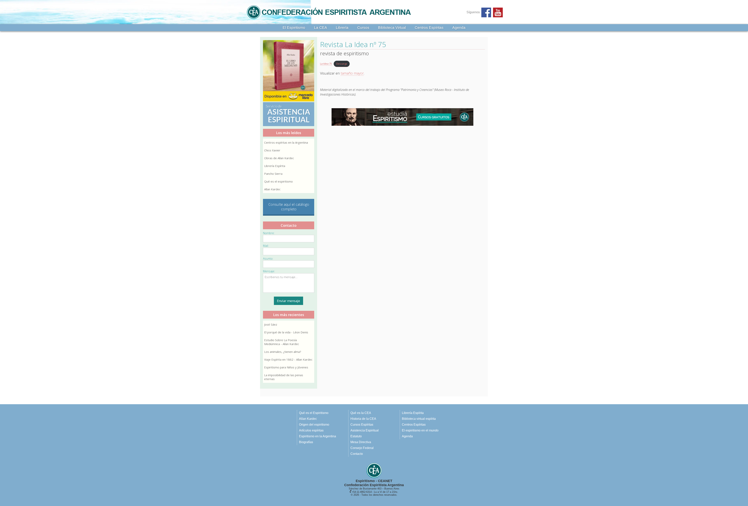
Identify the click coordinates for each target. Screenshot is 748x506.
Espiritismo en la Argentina (317, 436)
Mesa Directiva (360, 442)
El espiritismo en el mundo (420, 430)
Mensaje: (269, 271)
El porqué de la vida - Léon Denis (286, 332)
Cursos (363, 27)
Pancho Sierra (273, 174)
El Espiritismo (294, 27)
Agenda (459, 27)
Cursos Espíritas (361, 424)
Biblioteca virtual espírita (419, 418)
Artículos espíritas (311, 430)
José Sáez (270, 324)
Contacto (356, 453)
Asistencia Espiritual (364, 430)
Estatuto (356, 436)
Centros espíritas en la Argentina (286, 142)
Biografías (306, 442)
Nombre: (269, 233)
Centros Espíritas (429, 27)
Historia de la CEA (363, 418)
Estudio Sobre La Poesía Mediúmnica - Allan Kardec (281, 342)
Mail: (266, 246)
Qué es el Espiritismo (313, 413)
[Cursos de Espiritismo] (402, 117)
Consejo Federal (362, 448)
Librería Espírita (274, 166)
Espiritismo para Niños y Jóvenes (286, 367)
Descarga (341, 63)
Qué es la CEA (360, 413)
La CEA (320, 27)
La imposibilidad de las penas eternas (283, 377)
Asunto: (268, 258)
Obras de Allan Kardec (279, 158)
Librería (342, 27)
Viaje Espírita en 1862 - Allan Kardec (288, 359)
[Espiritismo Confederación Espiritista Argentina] (329, 20)
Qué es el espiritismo (278, 181)
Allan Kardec (272, 189)
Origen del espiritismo (314, 424)
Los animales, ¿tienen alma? (282, 352)
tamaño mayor (352, 73)
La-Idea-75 (326, 63)
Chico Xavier (272, 150)
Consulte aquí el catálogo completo (288, 206)
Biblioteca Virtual (392, 27)
